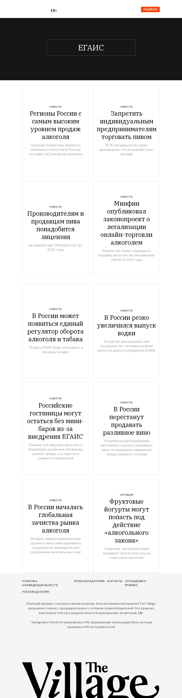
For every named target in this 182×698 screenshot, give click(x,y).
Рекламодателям (35, 591)
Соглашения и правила (135, 583)
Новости (55, 106)
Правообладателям (89, 581)
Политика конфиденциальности (40, 583)
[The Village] (36, 10)
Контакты (115, 581)
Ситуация (126, 494)
